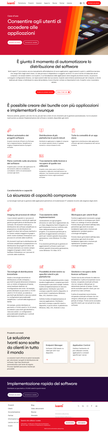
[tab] (22, 3)
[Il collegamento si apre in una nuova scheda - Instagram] (87, 406)
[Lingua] (80, 3)
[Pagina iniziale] (11, 3)
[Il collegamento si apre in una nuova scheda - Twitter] (78, 406)
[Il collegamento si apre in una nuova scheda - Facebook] (91, 406)
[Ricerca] (84, 3)
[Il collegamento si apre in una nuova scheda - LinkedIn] (83, 406)
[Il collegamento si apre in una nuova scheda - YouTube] (96, 406)
